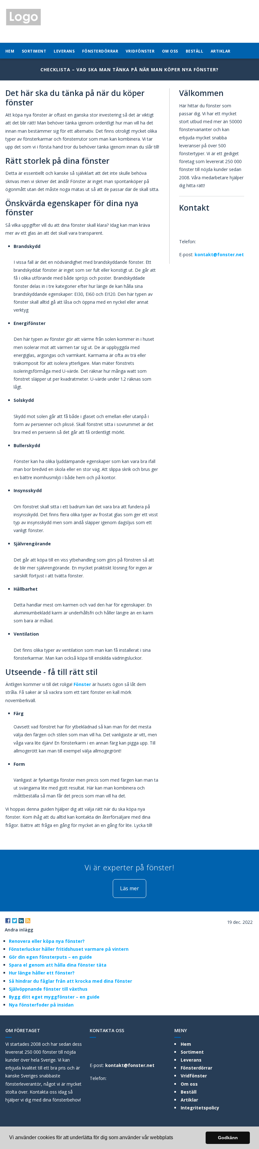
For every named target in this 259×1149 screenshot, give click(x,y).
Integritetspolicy (200, 1108)
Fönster (82, 684)
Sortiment (34, 51)
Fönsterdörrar (100, 51)
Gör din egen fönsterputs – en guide (50, 957)
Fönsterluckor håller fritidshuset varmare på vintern (69, 949)
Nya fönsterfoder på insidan (41, 1005)
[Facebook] (7, 920)
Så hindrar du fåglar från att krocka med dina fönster (70, 981)
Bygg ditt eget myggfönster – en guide (54, 997)
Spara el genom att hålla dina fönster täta (57, 965)
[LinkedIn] (21, 920)
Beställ (194, 51)
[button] (175, 1138)
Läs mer (129, 888)
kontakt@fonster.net (219, 254)
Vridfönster (140, 51)
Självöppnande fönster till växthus (48, 989)
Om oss (170, 51)
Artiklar (221, 51)
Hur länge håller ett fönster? (42, 973)
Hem (10, 51)
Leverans (64, 51)
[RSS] (27, 920)
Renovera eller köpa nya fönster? (47, 941)
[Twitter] (14, 920)
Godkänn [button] (228, 1137)
